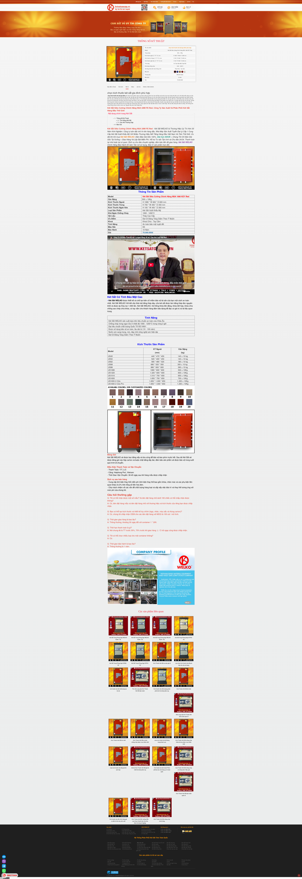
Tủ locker (154, 861)
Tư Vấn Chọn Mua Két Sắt (143, 847)
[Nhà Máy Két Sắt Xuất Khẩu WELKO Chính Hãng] (173, 431)
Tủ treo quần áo (126, 861)
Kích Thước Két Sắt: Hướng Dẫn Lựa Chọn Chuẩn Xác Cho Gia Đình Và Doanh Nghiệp (140, 821)
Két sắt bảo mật (141, 846)
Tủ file (168, 861)
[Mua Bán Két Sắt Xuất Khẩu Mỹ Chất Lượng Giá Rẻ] (129, 168)
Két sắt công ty (126, 846)
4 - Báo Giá (118, 124)
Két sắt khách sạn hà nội (158, 842)
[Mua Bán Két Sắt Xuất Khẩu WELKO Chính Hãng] (129, 431)
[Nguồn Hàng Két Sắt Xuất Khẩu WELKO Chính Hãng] (151, 576)
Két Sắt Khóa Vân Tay (172, 847)
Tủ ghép (139, 861)
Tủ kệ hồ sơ (184, 864)
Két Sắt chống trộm (157, 849)
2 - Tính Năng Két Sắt (124, 120)
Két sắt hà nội (125, 844)
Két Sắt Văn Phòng (146, 830)
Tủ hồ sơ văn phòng (157, 863)
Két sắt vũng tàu (171, 842)
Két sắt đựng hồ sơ (127, 849)
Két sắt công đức (126, 847)
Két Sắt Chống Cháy (112, 832)
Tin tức (174, 1)
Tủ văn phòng (185, 863)
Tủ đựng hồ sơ (126, 863)
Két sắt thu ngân (112, 847)
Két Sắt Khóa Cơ (156, 847)
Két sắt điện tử (111, 844)
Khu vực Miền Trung (166, 830)
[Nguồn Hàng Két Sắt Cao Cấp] (151, 397)
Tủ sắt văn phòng (141, 860)
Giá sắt (109, 861)
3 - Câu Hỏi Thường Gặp (125, 122)
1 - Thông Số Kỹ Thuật (122, 118)
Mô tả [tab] (127, 87)
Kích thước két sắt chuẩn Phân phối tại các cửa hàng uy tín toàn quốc (162, 769)
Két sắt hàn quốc (171, 844)
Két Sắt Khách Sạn (127, 830)
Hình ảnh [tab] (120, 87)
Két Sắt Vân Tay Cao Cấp (128, 832)
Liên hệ (188, 1)
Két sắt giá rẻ (185, 844)
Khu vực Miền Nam (166, 832)
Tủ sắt (183, 861)
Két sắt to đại (111, 846)
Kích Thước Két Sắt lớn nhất (118, 740)
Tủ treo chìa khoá (186, 860)
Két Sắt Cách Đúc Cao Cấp (113, 833)
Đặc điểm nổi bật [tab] (111, 87)
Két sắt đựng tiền (141, 844)
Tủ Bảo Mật (145, 833)
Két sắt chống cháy (186, 846)
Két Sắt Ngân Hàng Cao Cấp (129, 833)
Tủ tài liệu (154, 860)
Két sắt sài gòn (111, 842)
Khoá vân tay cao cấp (172, 849)
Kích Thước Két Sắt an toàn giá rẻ (162, 663)
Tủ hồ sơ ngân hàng (172, 863)
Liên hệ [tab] (138, 87)
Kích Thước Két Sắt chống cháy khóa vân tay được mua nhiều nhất (184, 742)
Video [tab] (132, 87)
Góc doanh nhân (154, 1)
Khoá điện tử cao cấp (187, 849)
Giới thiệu (146, 1)
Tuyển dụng (181, 1)
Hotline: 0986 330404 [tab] (148, 87)
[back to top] (299, 875)
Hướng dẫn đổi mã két (166, 1)
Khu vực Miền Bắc (165, 829)
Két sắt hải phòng (126, 842)
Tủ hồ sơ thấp (125, 860)
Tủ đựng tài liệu (111, 863)
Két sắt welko (155, 844)
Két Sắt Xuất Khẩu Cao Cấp (148, 832)
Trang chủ (139, 1)
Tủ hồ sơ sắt (170, 860)
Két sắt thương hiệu (171, 846)
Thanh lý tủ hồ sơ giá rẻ (113, 864)
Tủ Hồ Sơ (109, 829)
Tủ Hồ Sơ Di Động (141, 864)
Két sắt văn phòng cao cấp (114, 849)
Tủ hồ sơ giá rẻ (141, 863)
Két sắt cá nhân (156, 846)
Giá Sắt (168, 864)
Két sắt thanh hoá (186, 842)
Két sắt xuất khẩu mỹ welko (148, 829)
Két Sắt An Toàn (111, 830)
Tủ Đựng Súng (126, 829)
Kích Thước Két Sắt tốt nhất (184, 689)
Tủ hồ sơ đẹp (111, 860)
